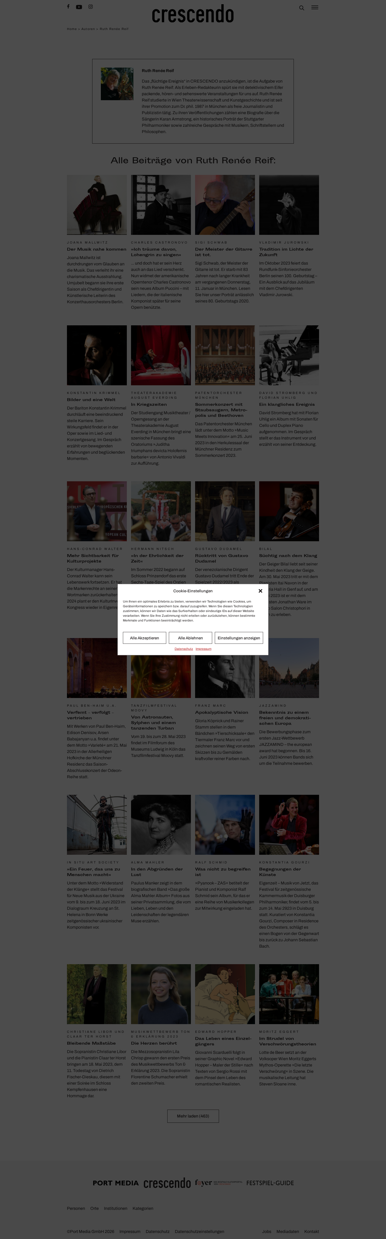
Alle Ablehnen (190, 638)
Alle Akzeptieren (144, 638)
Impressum (203, 649)
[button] (260, 591)
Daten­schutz (184, 649)
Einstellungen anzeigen (239, 638)
